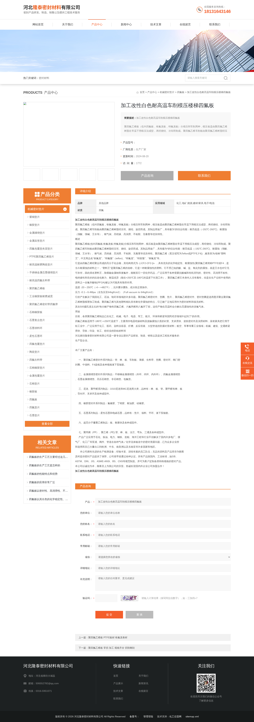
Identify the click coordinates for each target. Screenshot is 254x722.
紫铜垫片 (34, 216)
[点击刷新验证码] (129, 598)
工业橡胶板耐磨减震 (41, 296)
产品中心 (96, 24)
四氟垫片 (34, 407)
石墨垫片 (34, 415)
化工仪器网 (175, 716)
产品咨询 (147, 175)
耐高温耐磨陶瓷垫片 (41, 264)
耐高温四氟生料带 (39, 280)
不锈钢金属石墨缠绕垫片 (43, 272)
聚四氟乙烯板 (37, 288)
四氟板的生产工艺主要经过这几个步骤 (49, 456)
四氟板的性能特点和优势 (43, 473)
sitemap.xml (192, 716)
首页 (142, 92)
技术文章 (155, 24)
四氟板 (180, 92)
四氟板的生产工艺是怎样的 (44, 465)
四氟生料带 (35, 359)
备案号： (134, 716)
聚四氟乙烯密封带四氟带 (43, 304)
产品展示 (118, 683)
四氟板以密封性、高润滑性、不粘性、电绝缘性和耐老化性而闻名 (49, 490)
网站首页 (38, 24)
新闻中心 (126, 24)
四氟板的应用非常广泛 (42, 482)
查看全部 (47, 423)
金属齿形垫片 (37, 240)
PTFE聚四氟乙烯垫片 (41, 256)
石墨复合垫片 (37, 320)
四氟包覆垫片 (37, 343)
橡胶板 (33, 391)
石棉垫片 (34, 383)
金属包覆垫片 (37, 375)
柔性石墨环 (35, 335)
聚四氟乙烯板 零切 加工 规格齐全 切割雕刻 (111, 647)
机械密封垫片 (167, 92)
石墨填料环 (35, 327)
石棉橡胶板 (35, 312)
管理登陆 (148, 716)
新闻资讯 (143, 683)
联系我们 (214, 24)
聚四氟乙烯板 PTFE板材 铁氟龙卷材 (107, 637)
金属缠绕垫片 (37, 232)
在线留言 (185, 24)
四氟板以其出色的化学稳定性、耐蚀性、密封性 (49, 499)
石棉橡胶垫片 (37, 367)
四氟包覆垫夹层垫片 (41, 248)
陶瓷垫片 (34, 351)
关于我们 (67, 24)
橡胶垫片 (34, 224)
